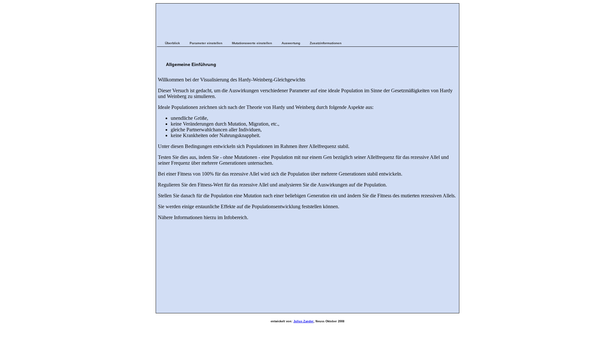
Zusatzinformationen (325, 43)
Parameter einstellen (206, 43)
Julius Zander (303, 321)
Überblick (172, 43)
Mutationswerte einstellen (252, 43)
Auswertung (291, 43)
